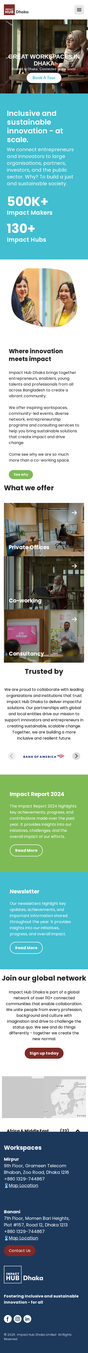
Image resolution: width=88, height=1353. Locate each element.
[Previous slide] (12, 756)
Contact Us (20, 1250)
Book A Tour (44, 78)
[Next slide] (76, 756)
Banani (12, 1212)
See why (21, 474)
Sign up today (44, 1053)
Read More (26, 850)
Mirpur (11, 1159)
